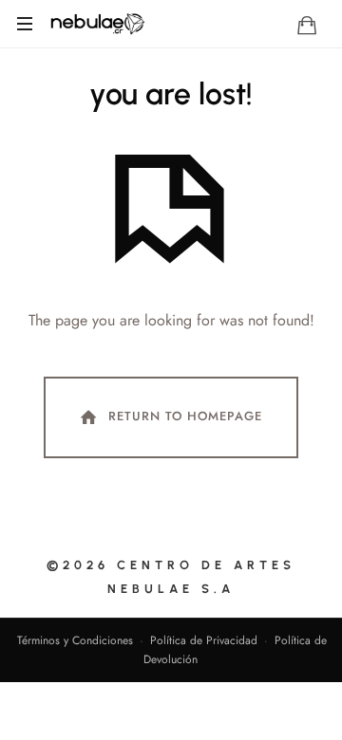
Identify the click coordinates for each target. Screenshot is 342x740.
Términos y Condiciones (75, 640)
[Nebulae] (96, 23)
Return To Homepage (185, 416)
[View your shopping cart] (307, 24)
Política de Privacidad (203, 640)
